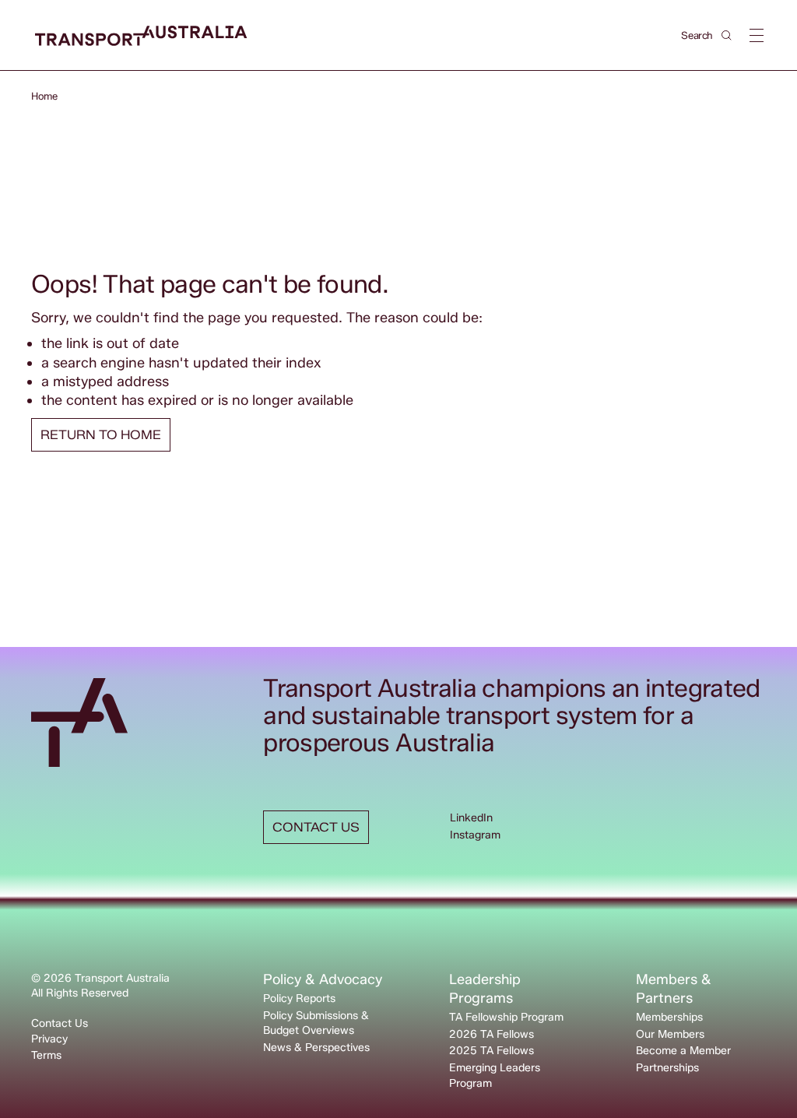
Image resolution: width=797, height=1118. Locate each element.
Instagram (475, 835)
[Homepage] (141, 36)
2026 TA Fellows (491, 1034)
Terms (46, 1055)
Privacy (49, 1039)
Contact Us (59, 1023)
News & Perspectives (316, 1047)
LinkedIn (471, 817)
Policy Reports (299, 998)
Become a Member (683, 1050)
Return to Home (100, 434)
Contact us (316, 827)
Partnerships (667, 1067)
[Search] (727, 35)
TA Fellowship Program (506, 1017)
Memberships (669, 1017)
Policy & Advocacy (322, 979)
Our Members (670, 1034)
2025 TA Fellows (491, 1050)
